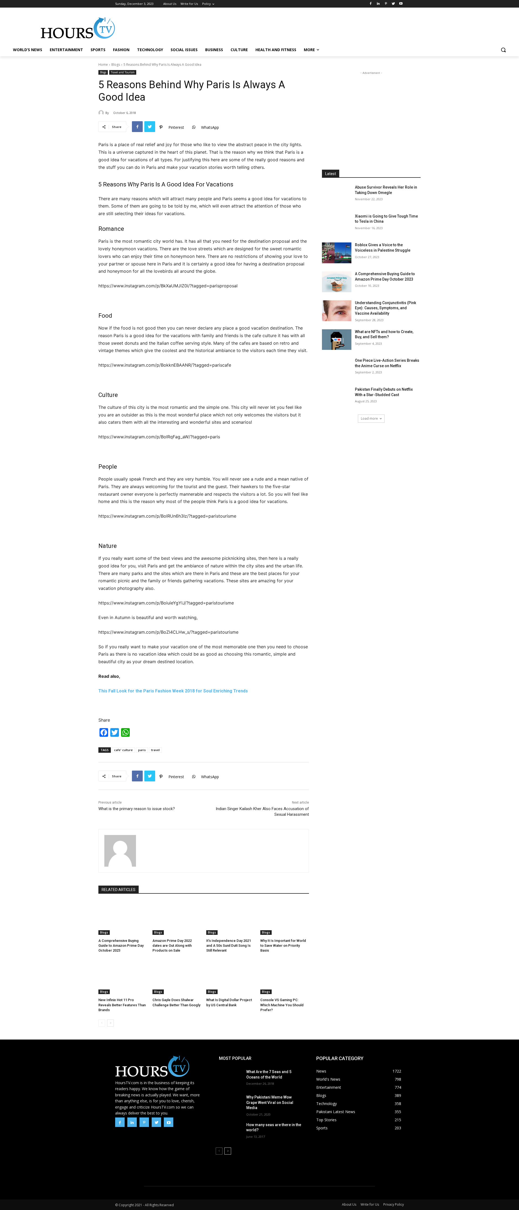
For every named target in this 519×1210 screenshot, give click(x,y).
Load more (369, 418)
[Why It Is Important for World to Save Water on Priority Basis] (284, 918)
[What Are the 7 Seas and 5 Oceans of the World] (229, 1078)
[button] (503, 49)
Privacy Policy (393, 1204)
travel (155, 750)
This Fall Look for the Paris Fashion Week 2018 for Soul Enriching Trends (173, 690)
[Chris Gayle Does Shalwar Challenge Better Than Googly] (176, 977)
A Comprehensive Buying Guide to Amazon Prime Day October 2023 (121, 945)
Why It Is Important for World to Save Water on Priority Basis (283, 945)
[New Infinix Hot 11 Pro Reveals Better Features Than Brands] (122, 977)
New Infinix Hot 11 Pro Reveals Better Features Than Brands (122, 1005)
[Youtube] (401, 4)
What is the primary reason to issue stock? (136, 808)
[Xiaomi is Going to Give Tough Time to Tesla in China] (337, 224)
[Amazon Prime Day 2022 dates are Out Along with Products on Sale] (176, 918)
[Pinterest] (386, 4)
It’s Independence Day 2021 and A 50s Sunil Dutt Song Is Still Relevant (228, 945)
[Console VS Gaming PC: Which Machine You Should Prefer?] (284, 977)
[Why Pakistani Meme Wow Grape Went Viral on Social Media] (229, 1104)
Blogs (115, 64)
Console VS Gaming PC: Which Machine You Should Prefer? (282, 1005)
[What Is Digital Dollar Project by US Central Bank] (230, 977)
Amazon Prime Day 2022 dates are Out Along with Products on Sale (172, 945)
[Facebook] (371, 4)
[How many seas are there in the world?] (229, 1131)
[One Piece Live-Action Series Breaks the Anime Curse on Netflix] (337, 368)
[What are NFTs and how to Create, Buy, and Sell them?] (337, 339)
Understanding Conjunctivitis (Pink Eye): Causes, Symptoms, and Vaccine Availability (385, 308)
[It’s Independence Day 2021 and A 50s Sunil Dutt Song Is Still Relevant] (230, 918)
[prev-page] (101, 1023)
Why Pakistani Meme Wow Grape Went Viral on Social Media (269, 1102)
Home (103, 64)
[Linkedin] (378, 4)
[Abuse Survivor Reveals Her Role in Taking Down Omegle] (337, 195)
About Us (349, 1204)
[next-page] (110, 1023)
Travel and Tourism (123, 72)
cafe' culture (123, 750)
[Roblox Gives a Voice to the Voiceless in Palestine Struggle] (337, 252)
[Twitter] (393, 4)
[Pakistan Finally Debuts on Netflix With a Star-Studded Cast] (337, 397)
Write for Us (370, 1204)
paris (142, 750)
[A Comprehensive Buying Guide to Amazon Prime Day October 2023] (122, 918)
